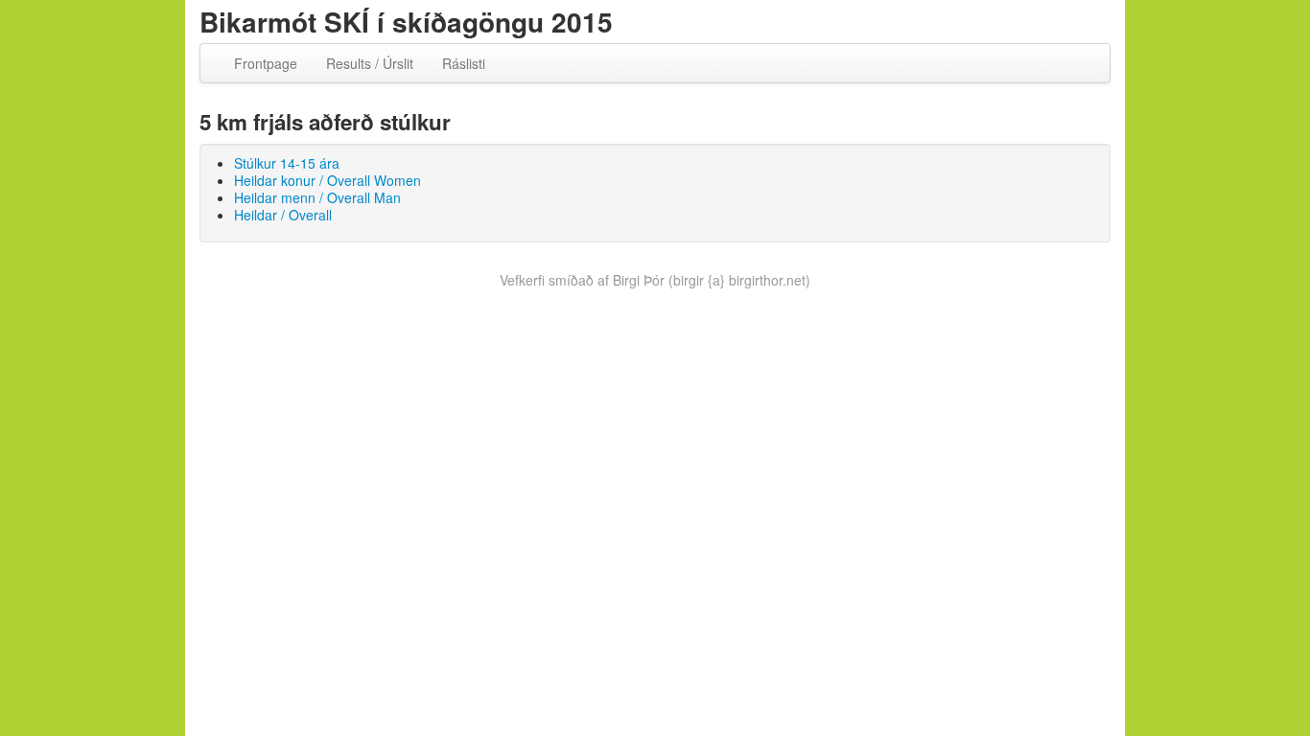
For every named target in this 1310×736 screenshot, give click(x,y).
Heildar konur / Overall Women (327, 180)
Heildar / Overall (283, 214)
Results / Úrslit (369, 63)
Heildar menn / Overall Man (317, 197)
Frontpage (265, 63)
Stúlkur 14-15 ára (286, 162)
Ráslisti (463, 63)
